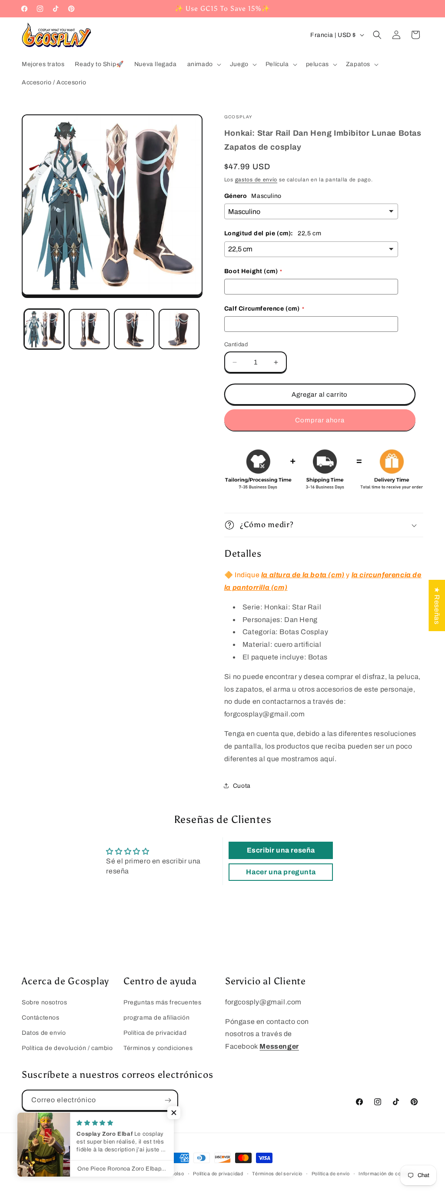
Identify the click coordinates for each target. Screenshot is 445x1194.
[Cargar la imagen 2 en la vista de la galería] (89, 329)
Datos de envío (44, 1033)
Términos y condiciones (158, 1048)
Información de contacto (387, 1173)
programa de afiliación (156, 1017)
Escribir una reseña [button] (281, 850)
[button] (203, 64)
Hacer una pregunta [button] (280, 872)
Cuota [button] (242, 786)
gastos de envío (256, 180)
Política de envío (331, 1173)
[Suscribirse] (167, 1100)
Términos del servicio (277, 1173)
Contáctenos (41, 1017)
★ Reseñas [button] (437, 605)
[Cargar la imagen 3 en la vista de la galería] (134, 329)
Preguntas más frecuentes (162, 1002)
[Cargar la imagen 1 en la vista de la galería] (44, 329)
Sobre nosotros (44, 1002)
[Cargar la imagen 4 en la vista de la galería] (179, 329)
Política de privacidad (154, 1033)
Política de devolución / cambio (67, 1048)
